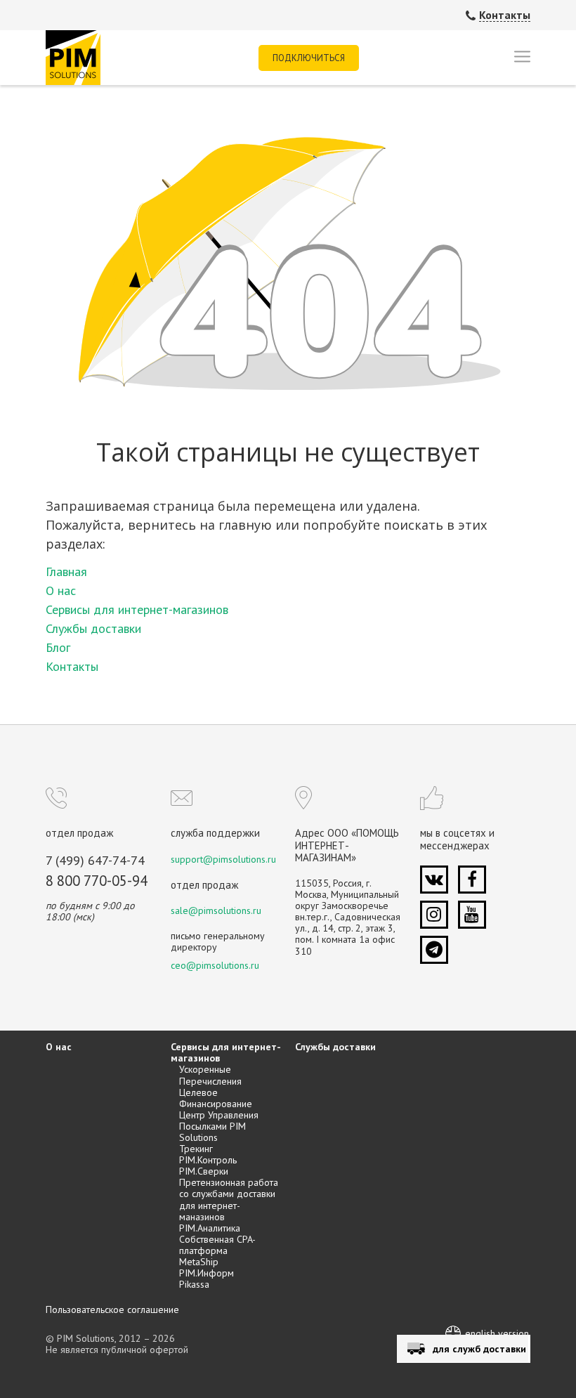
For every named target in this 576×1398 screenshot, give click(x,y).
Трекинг (196, 1148)
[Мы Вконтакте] (434, 879)
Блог (58, 647)
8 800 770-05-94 (97, 881)
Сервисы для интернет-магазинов (137, 609)
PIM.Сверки (203, 1171)
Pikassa (194, 1284)
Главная (66, 571)
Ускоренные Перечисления (210, 1075)
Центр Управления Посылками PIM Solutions (218, 1126)
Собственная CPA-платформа (217, 1245)
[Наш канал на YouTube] (472, 915)
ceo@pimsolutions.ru (215, 965)
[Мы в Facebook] (472, 879)
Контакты (504, 15)
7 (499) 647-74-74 (95, 861)
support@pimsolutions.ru (223, 859)
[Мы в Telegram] (434, 950)
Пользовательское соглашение (112, 1309)
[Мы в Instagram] (434, 915)
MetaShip (198, 1261)
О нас (61, 590)
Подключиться (309, 58)
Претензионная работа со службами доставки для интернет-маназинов (228, 1199)
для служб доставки (479, 1349)
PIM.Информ (206, 1273)
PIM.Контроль (208, 1159)
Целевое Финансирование (215, 1098)
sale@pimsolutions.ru (216, 910)
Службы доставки (93, 628)
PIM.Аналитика (209, 1228)
